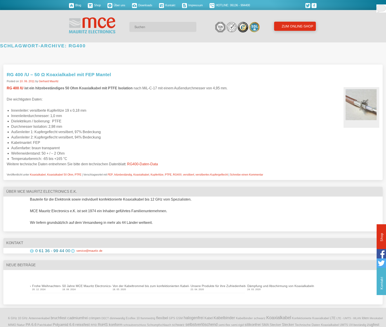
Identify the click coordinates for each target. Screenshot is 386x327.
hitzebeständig (123, 174)
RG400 (177, 174)
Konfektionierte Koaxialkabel (310, 318)
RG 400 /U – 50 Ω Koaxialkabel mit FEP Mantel (59, 74)
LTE (333, 318)
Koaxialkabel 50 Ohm (60, 174)
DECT (105, 318)
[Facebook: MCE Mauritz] (314, 5)
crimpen (95, 318)
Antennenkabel (39, 318)
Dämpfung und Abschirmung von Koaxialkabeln (280, 286)
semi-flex (224, 325)
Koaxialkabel (38, 174)
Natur (21, 325)
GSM (179, 318)
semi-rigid (237, 325)
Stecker (288, 325)
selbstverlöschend (201, 324)
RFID (94, 325)
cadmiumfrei (77, 318)
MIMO (12, 325)
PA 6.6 (31, 324)
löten (365, 318)
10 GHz (23, 318)
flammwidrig (148, 318)
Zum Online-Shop (297, 26)
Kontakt (169, 5)
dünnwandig (117, 318)
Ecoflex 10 (133, 318)
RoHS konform (110, 324)
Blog (77, 5)
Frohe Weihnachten (46, 286)
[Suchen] (191, 27)
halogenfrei (193, 318)
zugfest (373, 324)
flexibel (162, 318)
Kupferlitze (157, 174)
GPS (172, 318)
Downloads (144, 5)
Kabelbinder (224, 318)
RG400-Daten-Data (142, 164)
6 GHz (12, 318)
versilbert (188, 174)
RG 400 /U (15, 88)
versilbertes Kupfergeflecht (211, 174)
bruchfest (58, 318)
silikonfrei (253, 324)
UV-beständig (357, 325)
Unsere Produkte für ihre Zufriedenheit (218, 286)
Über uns (119, 5)
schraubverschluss (134, 325)
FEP (110, 174)
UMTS (344, 325)
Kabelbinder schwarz (250, 318)
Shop (97, 5)
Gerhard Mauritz (49, 81)
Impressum (195, 5)
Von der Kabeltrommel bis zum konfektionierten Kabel (150, 286)
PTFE (78, 174)
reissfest (82, 324)
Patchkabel (44, 325)
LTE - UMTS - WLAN (348, 318)
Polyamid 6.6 (63, 324)
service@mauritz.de (89, 250)
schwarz (178, 325)
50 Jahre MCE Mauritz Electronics (86, 286)
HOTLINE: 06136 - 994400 (232, 5)
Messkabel (376, 318)
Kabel (208, 318)
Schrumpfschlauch (159, 325)
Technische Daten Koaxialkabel (317, 325)
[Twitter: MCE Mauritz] (308, 5)
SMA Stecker (271, 325)
